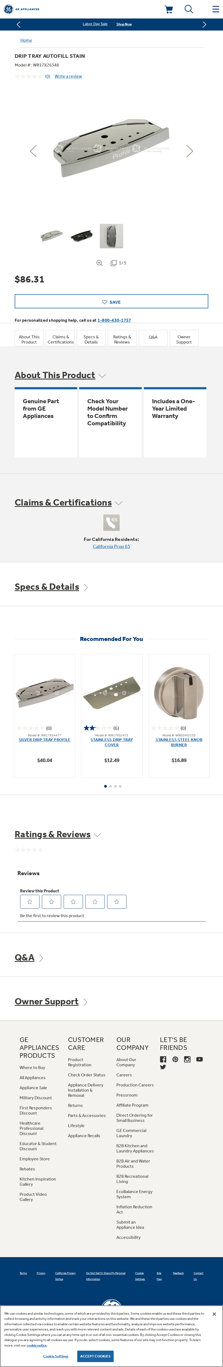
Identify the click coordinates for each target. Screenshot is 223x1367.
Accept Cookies (95, 1356)
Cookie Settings (55, 1356)
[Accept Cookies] (214, 1314)
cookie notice (37, 1345)
